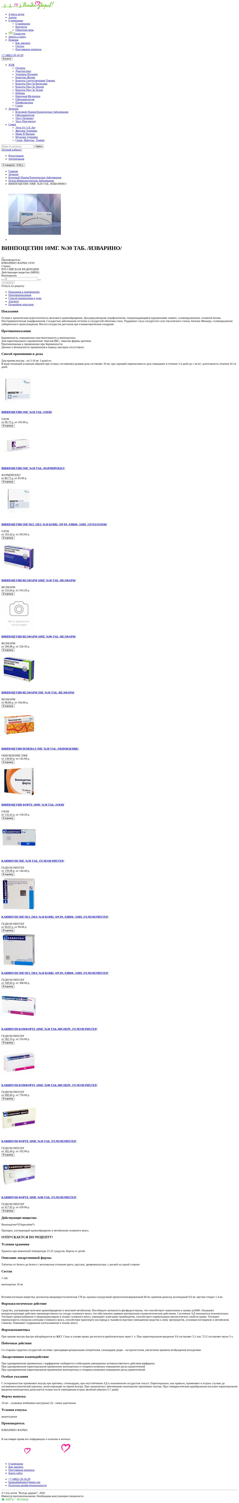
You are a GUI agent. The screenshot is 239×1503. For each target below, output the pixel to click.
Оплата (19, 46)
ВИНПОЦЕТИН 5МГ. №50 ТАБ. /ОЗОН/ (26, 412)
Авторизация (16, 158)
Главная (13, 171)
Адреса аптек (16, 14)
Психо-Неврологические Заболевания (31, 180)
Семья (12, 124)
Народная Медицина (27, 96)
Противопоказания (19, 295)
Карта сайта (15, 1473)
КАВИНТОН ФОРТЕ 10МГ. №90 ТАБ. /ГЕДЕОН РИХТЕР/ (38, 1197)
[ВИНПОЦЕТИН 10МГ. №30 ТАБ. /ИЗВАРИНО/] (34, 239)
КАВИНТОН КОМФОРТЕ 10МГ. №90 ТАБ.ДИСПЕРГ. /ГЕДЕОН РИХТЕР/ (49, 1085)
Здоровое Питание (26, 74)
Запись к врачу (17, 36)
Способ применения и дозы (24, 298)
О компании (15, 20)
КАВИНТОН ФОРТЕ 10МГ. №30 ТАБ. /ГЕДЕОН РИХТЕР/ (38, 1141)
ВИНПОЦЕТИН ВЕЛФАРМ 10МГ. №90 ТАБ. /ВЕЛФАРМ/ (38, 636)
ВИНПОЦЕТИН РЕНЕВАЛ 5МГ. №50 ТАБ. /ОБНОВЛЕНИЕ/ (40, 748)
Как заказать (22, 43)
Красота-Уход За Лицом (29, 86)
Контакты (21, 26)
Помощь (13, 39)
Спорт (19, 105)
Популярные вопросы (28, 49)
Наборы (20, 93)
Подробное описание (21, 304)
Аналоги (13, 301)
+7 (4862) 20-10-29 (12, 55)
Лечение (13, 108)
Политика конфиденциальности (27, 1485)
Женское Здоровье (26, 130)
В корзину (8, 282)
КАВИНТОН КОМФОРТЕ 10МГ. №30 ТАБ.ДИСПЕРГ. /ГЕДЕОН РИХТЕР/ (49, 1029)
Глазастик (19, 33)
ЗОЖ (11, 64)
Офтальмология (24, 99)
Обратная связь (24, 29)
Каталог (7, 58)
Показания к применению (24, 291)
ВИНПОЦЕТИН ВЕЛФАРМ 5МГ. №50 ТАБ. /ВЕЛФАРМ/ (37, 692)
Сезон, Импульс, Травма (29, 140)
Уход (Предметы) (25, 121)
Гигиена (20, 67)
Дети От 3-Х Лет (25, 127)
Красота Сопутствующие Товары (35, 80)
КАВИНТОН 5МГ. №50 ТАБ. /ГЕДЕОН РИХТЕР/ (32, 860)
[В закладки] (2, 257)
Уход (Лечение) (24, 118)
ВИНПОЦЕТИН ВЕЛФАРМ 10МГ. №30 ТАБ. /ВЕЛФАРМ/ (38, 580)
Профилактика (24, 102)
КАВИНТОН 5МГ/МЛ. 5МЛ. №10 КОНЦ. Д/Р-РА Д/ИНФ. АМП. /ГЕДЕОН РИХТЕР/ (54, 973)
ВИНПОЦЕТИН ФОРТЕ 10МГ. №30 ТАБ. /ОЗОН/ (32, 804)
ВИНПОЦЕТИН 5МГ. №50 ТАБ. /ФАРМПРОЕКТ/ (33, 468)
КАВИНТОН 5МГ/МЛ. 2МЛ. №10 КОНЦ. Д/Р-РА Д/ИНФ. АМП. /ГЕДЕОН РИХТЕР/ (54, 916)
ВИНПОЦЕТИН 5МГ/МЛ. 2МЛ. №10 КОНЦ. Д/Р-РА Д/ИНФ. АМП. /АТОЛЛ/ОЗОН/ (54, 524)
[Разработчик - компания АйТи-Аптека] (14, 1499)
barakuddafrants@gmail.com (24, 1482)
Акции (12, 17)
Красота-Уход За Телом (29, 89)
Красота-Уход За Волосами (31, 83)
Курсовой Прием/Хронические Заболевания (41, 111)
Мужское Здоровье (26, 137)
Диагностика (23, 71)
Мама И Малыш (25, 133)
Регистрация (15, 155)
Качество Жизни (25, 77)
